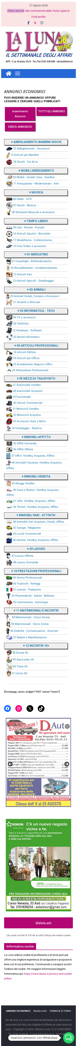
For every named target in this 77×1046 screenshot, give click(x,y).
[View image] (38, 865)
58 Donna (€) (20, 652)
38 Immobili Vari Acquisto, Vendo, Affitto (38, 521)
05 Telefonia (20, 323)
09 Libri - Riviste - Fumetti (28, 227)
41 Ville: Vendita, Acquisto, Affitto (34, 501)
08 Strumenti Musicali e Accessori (33, 212)
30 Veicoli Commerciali (27, 403)
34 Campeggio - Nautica (27, 428)
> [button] (66, 764)
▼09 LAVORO (35, 549)
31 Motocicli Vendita (26, 408)
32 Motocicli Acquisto (27, 415)
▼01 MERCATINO (36, 254)
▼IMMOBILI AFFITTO (36, 437)
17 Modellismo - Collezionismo (32, 240)
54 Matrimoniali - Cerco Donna (31, 617)
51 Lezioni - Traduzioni (27, 589)
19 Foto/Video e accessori (29, 246)
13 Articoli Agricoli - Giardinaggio (33, 280)
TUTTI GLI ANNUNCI (51, 111)
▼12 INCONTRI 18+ (35, 645)
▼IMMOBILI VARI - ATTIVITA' (36, 515)
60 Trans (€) (20, 666)
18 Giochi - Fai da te (25, 161)
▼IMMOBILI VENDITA (35, 476)
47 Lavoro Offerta (22, 556)
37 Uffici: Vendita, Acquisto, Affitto (33, 455)
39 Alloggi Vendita (23, 483)
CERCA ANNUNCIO (20, 126)
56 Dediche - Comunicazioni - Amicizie (34, 631)
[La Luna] (8, 73)
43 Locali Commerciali (27, 533)
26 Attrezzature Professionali (30, 370)
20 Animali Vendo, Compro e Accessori (34, 296)
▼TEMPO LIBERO (36, 221)
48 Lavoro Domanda (25, 562)
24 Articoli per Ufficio (26, 358)
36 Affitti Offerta (23, 449)
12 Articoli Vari (22, 274)
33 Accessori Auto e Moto (29, 421)
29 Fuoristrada (22, 397)
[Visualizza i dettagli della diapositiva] (38, 758)
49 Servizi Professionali (27, 577)
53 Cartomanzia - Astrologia (30, 602)
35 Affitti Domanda (24, 443)
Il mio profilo (38, 16)
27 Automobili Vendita (27, 385)
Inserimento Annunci (20, 114)
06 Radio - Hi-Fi (22, 199)
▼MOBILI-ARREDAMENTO (36, 170)
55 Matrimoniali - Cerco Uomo (30, 624)
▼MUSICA (36, 192)
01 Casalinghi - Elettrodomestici (32, 261)
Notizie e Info (40, 1011)
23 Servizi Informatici (26, 337)
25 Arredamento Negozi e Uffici (32, 364)
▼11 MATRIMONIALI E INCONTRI (35, 610)
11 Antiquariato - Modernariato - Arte (36, 183)
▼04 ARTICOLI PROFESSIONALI (36, 345)
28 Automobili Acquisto (28, 391)
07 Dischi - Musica (24, 205)
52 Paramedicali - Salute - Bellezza (33, 595)
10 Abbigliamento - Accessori (31, 148)
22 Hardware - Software (27, 330)
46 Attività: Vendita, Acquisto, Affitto (35, 540)
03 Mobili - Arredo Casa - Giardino (34, 177)
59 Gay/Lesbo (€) (23, 659)
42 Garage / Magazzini (27, 527)
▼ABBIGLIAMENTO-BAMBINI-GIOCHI (35, 142)
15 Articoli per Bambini (24, 155)
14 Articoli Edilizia (24, 352)
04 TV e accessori (24, 317)
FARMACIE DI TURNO (60, 1011)
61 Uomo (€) (19, 673)
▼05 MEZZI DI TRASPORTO (35, 378)
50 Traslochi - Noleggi (26, 583)
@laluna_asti (43, 922)
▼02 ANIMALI (35, 289)
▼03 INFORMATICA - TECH (36, 311)
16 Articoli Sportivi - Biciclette (31, 233)
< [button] (10, 764)
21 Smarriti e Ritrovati (26, 302)
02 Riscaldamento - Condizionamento (34, 268)
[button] (68, 1037)
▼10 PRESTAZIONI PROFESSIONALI (36, 571)
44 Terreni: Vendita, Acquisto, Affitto (35, 507)
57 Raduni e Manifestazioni (30, 637)
